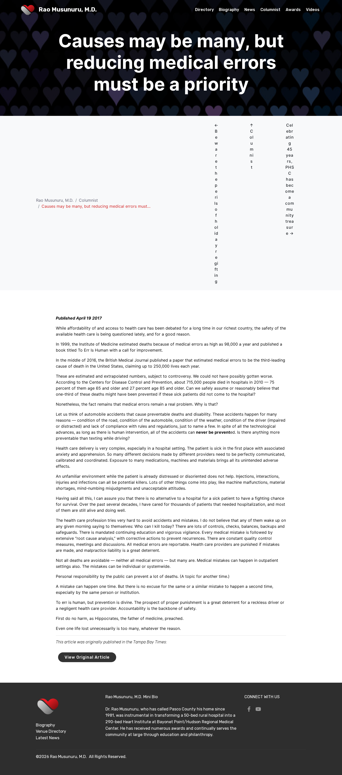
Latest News (47, 737)
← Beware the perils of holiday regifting (216, 203)
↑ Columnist (252, 146)
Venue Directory (51, 731)
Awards (293, 9)
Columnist (270, 9)
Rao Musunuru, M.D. (68, 9)
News (249, 9)
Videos (312, 9)
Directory (204, 9)
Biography (229, 9)
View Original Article (87, 657)
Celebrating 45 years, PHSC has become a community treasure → (289, 179)
